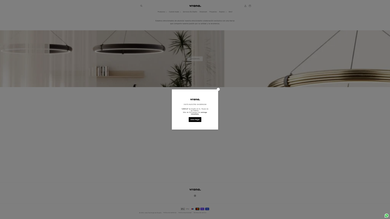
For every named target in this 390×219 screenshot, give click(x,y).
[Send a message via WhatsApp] (386, 215)
